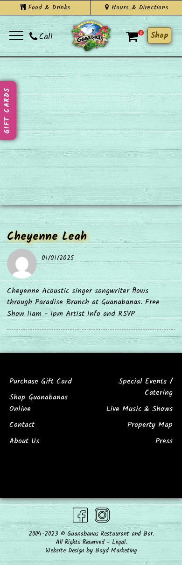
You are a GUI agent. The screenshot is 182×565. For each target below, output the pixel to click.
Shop (159, 35)
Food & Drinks (48, 7)
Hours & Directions (138, 7)
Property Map (150, 425)
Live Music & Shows (139, 409)
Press (164, 441)
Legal (119, 542)
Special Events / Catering (146, 387)
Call (46, 37)
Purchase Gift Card (40, 381)
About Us (24, 441)
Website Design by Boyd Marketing (91, 551)
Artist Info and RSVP (100, 314)
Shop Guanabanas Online (38, 402)
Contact (22, 425)
